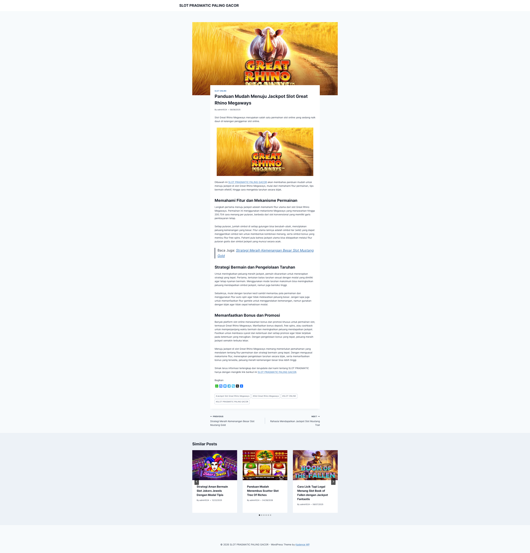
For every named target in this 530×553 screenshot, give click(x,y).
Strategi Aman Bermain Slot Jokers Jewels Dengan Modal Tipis (212, 491)
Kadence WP (303, 544)
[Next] (333, 481)
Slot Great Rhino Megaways (266, 396)
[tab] (259, 515)
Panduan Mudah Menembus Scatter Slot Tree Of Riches (263, 491)
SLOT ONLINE (220, 91)
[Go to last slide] (196, 481)
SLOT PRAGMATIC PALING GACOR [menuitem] (277, 372)
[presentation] (214, 465)
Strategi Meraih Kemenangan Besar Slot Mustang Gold (232, 420)
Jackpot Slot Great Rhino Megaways (232, 396)
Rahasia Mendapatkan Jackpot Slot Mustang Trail (295, 420)
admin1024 (222, 109)
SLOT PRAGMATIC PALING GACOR (247, 182)
